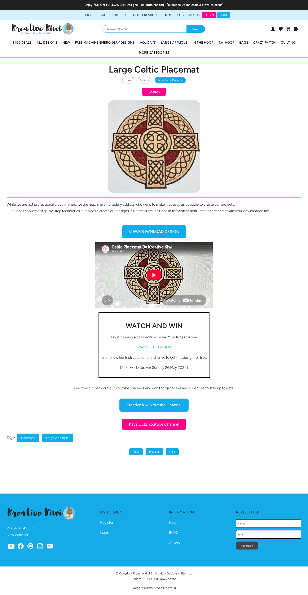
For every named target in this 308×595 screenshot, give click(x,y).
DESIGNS (88, 15)
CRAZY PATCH (264, 42)
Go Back (154, 92)
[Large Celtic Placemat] (154, 192)
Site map (186, 573)
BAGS (243, 42)
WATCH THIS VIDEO (154, 347)
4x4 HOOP (226, 42)
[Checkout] (296, 28)
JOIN (223, 15)
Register (106, 522)
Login (209, 15)
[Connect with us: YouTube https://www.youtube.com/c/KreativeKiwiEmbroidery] (11, 547)
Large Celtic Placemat (170, 80)
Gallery (174, 543)
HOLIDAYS (148, 42)
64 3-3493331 (24, 528)
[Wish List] (281, 28)
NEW (66, 42)
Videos (194, 15)
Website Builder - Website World (154, 588)
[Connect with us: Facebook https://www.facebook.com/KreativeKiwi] (20, 547)
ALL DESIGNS (47, 42)
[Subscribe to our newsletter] (49, 547)
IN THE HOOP (203, 42)
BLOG (180, 15)
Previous (154, 451)
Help (172, 522)
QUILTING (288, 42)
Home (104, 15)
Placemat (28, 438)
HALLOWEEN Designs (122, 5)
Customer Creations (142, 15)
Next (172, 451)
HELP (167, 15)
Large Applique (57, 438)
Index (136, 451)
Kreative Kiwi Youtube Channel (154, 405)
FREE (116, 15)
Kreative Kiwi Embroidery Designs (155, 573)
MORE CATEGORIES (154, 53)
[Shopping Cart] (288, 28)
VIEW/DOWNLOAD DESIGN (154, 231)
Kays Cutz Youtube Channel (154, 424)
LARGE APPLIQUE (174, 42)
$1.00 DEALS (22, 42)
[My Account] (273, 28)
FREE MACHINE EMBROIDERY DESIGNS (105, 42)
